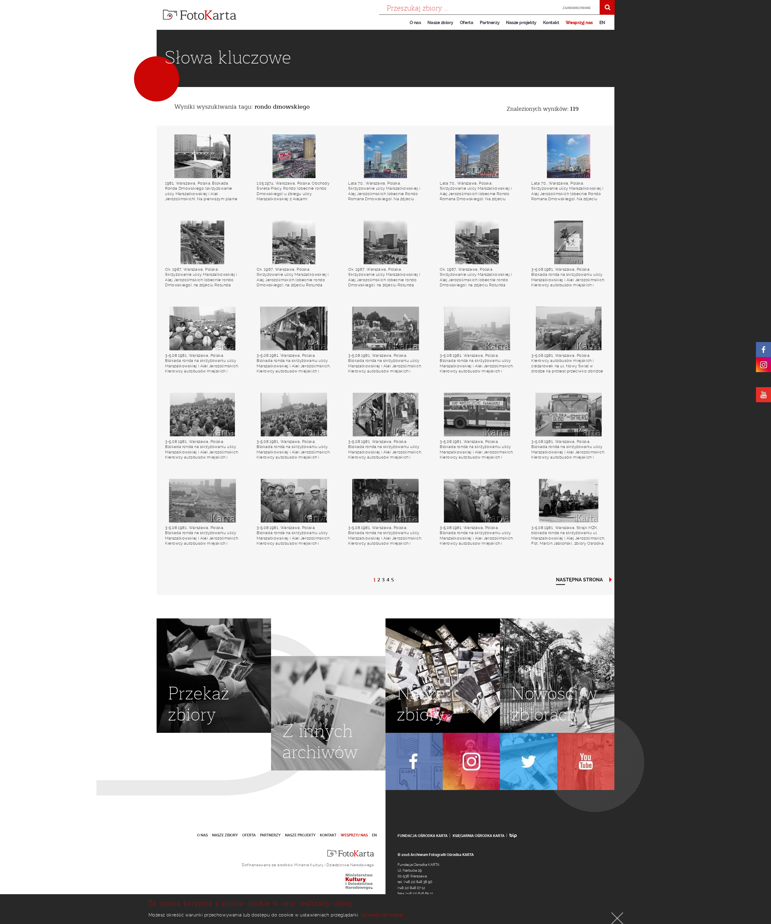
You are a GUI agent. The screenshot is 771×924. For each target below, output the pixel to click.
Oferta (466, 22)
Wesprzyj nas (579, 22)
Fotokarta (199, 15)
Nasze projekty (521, 22)
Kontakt (551, 22)
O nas (415, 22)
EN (602, 22)
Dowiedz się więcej (382, 915)
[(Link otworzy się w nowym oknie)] (763, 349)
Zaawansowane (577, 8)
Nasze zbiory (440, 22)
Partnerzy (489, 22)
